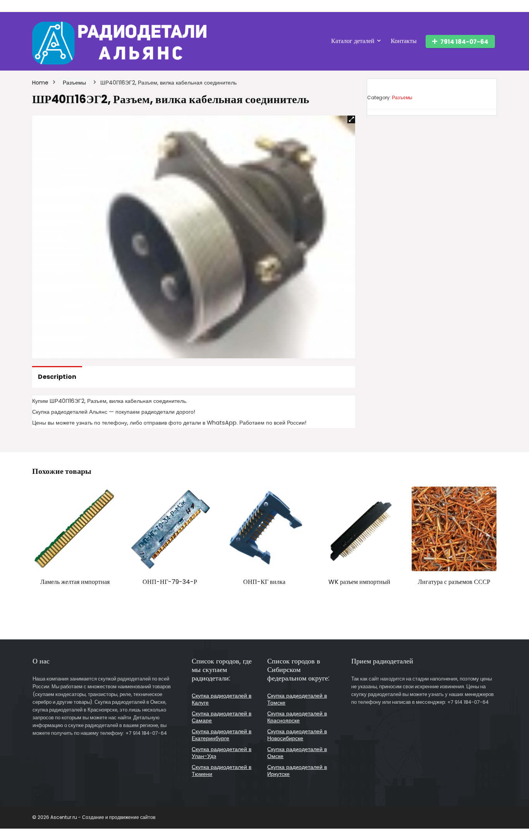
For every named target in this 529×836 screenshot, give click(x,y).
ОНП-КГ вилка (264, 581)
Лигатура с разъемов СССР (454, 581)
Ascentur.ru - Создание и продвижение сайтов (102, 817)
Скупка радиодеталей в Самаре (221, 717)
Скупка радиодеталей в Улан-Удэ (221, 752)
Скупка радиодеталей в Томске (297, 699)
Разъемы (74, 82)
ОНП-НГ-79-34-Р (170, 581)
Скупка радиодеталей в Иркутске (297, 770)
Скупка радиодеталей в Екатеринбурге (221, 734)
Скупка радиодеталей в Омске (297, 752)
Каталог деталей (352, 40)
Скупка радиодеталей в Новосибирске (297, 734)
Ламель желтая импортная (75, 581)
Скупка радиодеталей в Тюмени (221, 770)
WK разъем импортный (359, 581)
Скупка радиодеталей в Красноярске (297, 717)
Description (57, 376)
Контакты (404, 40)
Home (40, 82)
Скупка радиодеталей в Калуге (221, 699)
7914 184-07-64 (464, 42)
